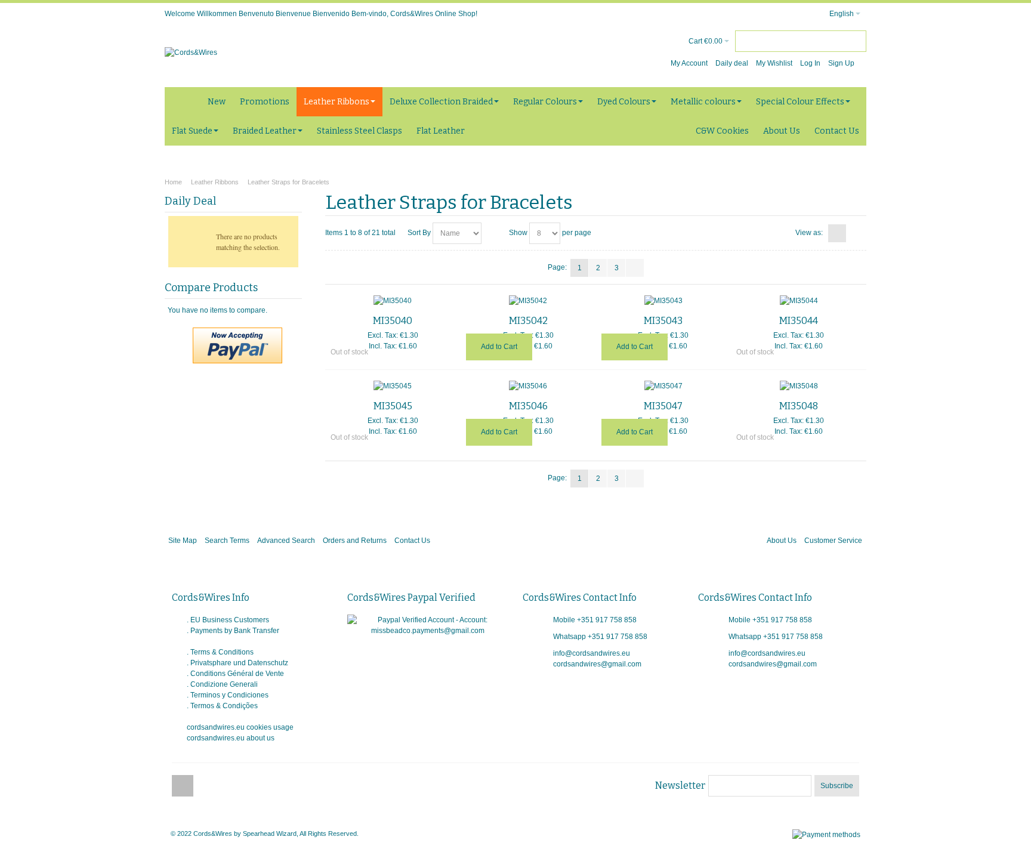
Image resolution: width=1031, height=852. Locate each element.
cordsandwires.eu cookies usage (240, 727)
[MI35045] (393, 386)
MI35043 (663, 320)
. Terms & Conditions (220, 652)
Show (518, 233)
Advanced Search (286, 540)
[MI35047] (663, 386)
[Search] (855, 41)
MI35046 (528, 406)
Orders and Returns (355, 540)
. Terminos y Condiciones (227, 695)
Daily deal (731, 63)
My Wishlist (774, 63)
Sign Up (841, 63)
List (856, 233)
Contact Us (412, 540)
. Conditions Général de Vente (235, 673)
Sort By (419, 233)
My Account (689, 63)
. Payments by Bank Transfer (233, 630)
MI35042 (528, 320)
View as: (809, 233)
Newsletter (680, 785)
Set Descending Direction (492, 233)
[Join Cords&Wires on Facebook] (182, 786)
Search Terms (227, 540)
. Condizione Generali (222, 684)
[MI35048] (798, 386)
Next (635, 268)
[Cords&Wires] (191, 52)
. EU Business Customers (228, 620)
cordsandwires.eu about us (230, 738)
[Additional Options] (237, 333)
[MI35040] (393, 300)
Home (173, 182)
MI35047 (663, 406)
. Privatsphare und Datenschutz (237, 663)
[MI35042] (528, 300)
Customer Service (833, 540)
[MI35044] (798, 300)
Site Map (182, 540)
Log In (810, 63)
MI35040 (392, 320)
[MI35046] (528, 386)
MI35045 (392, 406)
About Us (782, 540)
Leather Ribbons (215, 182)
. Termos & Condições (222, 706)
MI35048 (798, 406)
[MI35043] (663, 300)
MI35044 (798, 320)
